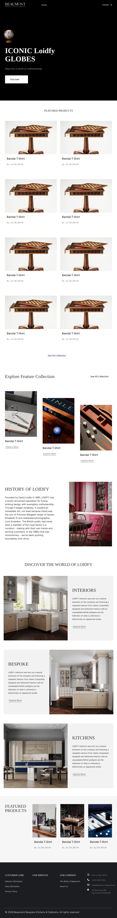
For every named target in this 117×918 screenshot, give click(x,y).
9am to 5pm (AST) (99, 875)
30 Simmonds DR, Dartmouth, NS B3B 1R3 (101, 891)
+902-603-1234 (98, 880)
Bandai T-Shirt (16, 158)
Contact (105, 5)
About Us (64, 886)
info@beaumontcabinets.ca (102, 885)
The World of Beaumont (70, 881)
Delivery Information (13, 881)
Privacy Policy (11, 891)
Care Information (12, 886)
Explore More (12, 447)
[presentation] (113, 829)
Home (44, 5)
